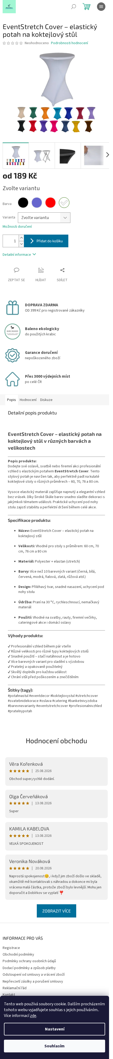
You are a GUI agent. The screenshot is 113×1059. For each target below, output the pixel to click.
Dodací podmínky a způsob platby (29, 968)
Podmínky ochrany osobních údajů (29, 961)
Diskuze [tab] (46, 400)
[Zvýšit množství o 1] (21, 238)
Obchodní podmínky (18, 954)
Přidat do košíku (50, 241)
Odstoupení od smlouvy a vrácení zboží (34, 974)
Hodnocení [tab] (28, 400)
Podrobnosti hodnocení (69, 43)
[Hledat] (73, 6)
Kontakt (9, 994)
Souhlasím (54, 1046)
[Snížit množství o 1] (21, 244)
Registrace (11, 948)
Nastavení (54, 1029)
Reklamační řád (15, 988)
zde (33, 1016)
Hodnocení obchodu (56, 740)
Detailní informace (17, 254)
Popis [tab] (11, 400)
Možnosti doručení (17, 226)
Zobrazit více (56, 910)
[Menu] (101, 6)
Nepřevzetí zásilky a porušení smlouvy (33, 981)
